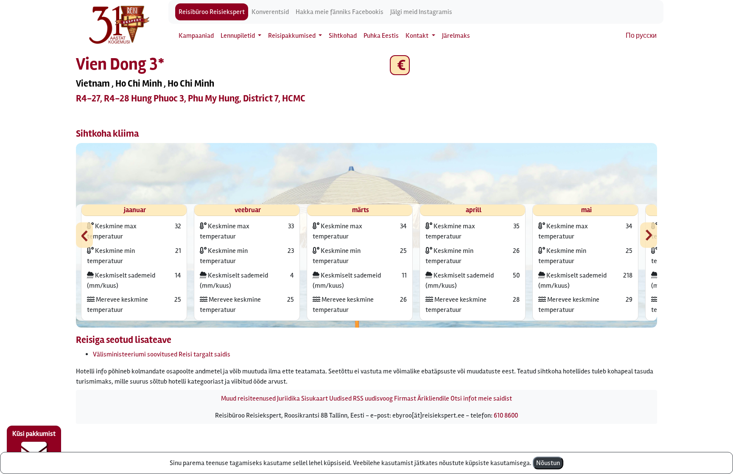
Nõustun (548, 463)
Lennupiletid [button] (238, 35)
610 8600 (506, 415)
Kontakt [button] (418, 35)
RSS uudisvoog (373, 398)
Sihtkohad (343, 35)
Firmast (405, 398)
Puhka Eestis (381, 35)
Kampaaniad (196, 35)
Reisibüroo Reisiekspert (212, 12)
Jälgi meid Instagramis (421, 12)
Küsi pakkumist (34, 433)
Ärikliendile (433, 398)
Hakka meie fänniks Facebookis (339, 12)
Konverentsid (270, 12)
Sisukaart (314, 398)
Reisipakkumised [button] (292, 35)
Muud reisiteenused (248, 398)
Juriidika (288, 398)
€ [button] (400, 65)
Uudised (340, 398)
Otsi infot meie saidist (481, 398)
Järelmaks (456, 35)
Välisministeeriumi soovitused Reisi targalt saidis (161, 354)
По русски (641, 35)
